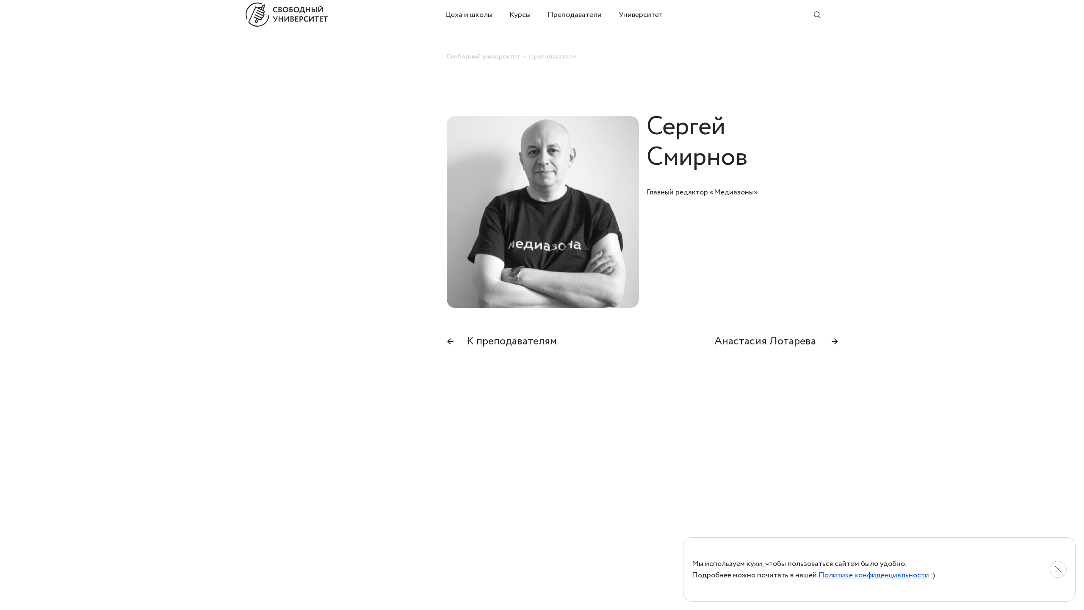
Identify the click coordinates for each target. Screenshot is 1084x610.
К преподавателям (502, 341)
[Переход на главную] (345, 15)
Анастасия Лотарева (776, 341)
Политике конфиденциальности (874, 575)
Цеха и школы (468, 14)
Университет (641, 14)
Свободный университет (483, 56)
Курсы (520, 14)
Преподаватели (575, 14)
